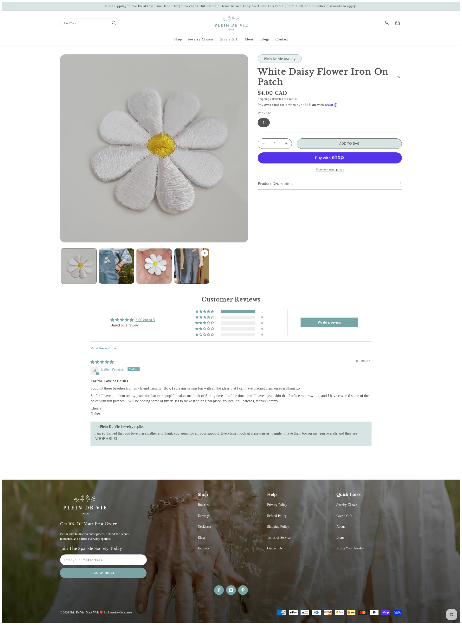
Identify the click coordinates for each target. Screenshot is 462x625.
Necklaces (204, 526)
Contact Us (274, 548)
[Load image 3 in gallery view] (154, 266)
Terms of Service (278, 537)
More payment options (330, 169)
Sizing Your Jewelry (350, 548)
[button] (178, 40)
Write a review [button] (329, 322)
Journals (203, 548)
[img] (102, 362)
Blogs (340, 537)
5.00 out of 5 (145, 320)
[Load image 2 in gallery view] (116, 266)
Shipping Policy (278, 526)
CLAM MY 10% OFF (103, 573)
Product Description (275, 183)
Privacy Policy (277, 505)
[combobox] (84, 23)
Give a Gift (344, 516)
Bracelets (204, 505)
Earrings (203, 516)
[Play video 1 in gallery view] (191, 266)
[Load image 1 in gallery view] (78, 266)
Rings (201, 537)
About (340, 526)
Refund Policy (277, 516)
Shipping (264, 99)
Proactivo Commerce (120, 612)
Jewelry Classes (346, 505)
